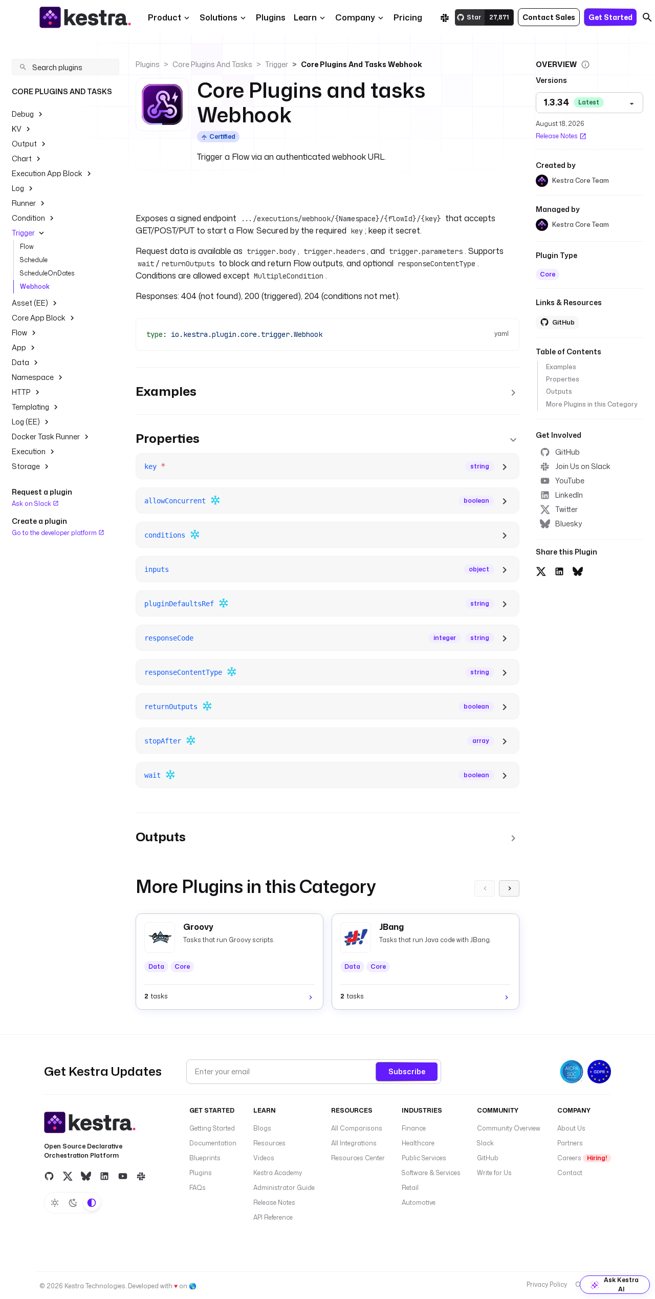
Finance (414, 1128)
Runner (24, 203)
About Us (571, 1128)
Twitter (566, 509)
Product (164, 17)
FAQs (197, 1187)
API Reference (273, 1217)
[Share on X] (541, 570)
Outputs (559, 392)
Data (20, 362)
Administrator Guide (284, 1187)
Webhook (35, 286)
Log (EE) (26, 422)
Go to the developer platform (55, 532)
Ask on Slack (32, 503)
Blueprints (205, 1158)
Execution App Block (47, 173)
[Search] (647, 17)
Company (355, 17)
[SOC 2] (571, 1071)
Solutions (218, 17)
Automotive (418, 1202)
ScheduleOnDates (47, 273)
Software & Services (431, 1172)
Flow (27, 246)
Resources (269, 1143)
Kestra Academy (277, 1172)
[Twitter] (67, 1176)
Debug (23, 114)
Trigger (23, 233)
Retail (410, 1187)
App (19, 347)
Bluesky (568, 523)
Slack (485, 1143)
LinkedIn (569, 495)
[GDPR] (599, 1071)
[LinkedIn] (104, 1176)
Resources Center (358, 1158)
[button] (271, 17)
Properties (562, 379)
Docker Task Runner (46, 436)
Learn (305, 17)
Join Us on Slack (582, 466)
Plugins (148, 64)
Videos (263, 1158)
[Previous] (484, 888)
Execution (29, 451)
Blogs (262, 1128)
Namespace (33, 377)
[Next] (509, 888)
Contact (569, 1172)
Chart (22, 158)
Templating (30, 407)
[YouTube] (123, 1176)
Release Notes (557, 136)
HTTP (21, 392)
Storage (26, 466)
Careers (582, 1158)
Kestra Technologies (94, 1286)
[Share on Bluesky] (578, 570)
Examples (561, 367)
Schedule (34, 259)
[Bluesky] (86, 1176)
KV (16, 129)
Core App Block (39, 318)
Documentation (212, 1143)
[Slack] (445, 17)
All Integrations (354, 1143)
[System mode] (91, 1203)
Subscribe (406, 1071)
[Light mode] (55, 1203)
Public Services (424, 1158)
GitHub (567, 452)
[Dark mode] (73, 1203)
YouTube (569, 480)
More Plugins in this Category (591, 404)
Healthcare (418, 1143)
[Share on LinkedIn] (559, 570)
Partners (570, 1143)
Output (24, 143)
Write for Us (494, 1172)
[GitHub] (49, 1176)
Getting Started (212, 1128)
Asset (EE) (30, 303)
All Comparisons (356, 1128)
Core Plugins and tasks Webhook (361, 64)
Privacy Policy (547, 1284)
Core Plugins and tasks (212, 64)
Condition (28, 218)
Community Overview (508, 1128)
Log (18, 188)
